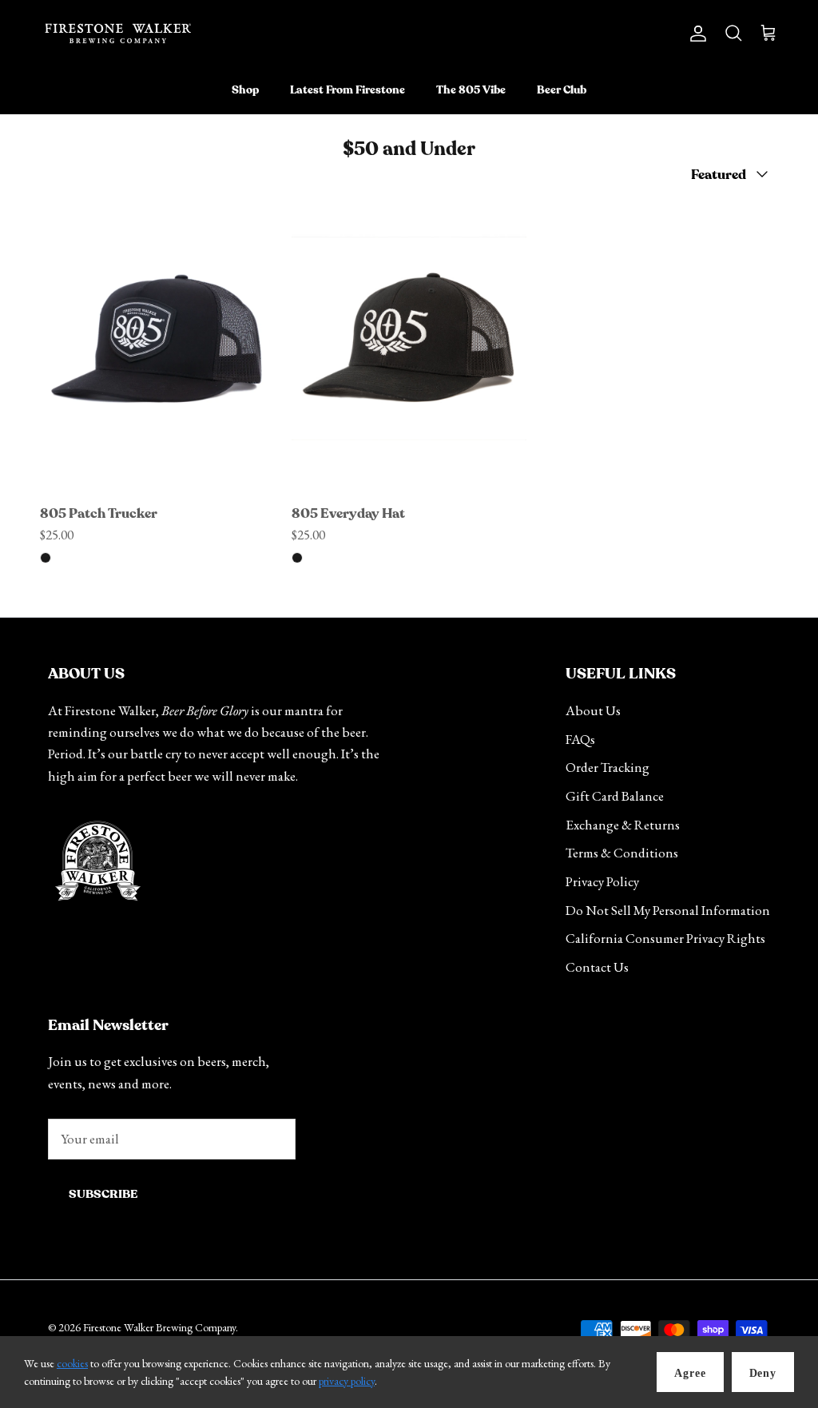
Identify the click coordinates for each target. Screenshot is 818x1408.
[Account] (695, 33)
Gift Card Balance (615, 796)
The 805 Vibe (471, 90)
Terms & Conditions (622, 852)
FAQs (580, 739)
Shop (245, 90)
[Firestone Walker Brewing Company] (118, 33)
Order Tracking (607, 767)
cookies (72, 1363)
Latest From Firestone (347, 90)
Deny (762, 1373)
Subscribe (103, 1194)
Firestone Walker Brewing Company (159, 1327)
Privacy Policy (602, 881)
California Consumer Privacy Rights (665, 938)
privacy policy (347, 1381)
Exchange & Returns (623, 824)
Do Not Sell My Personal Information (668, 910)
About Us (593, 710)
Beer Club (561, 90)
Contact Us (597, 967)
